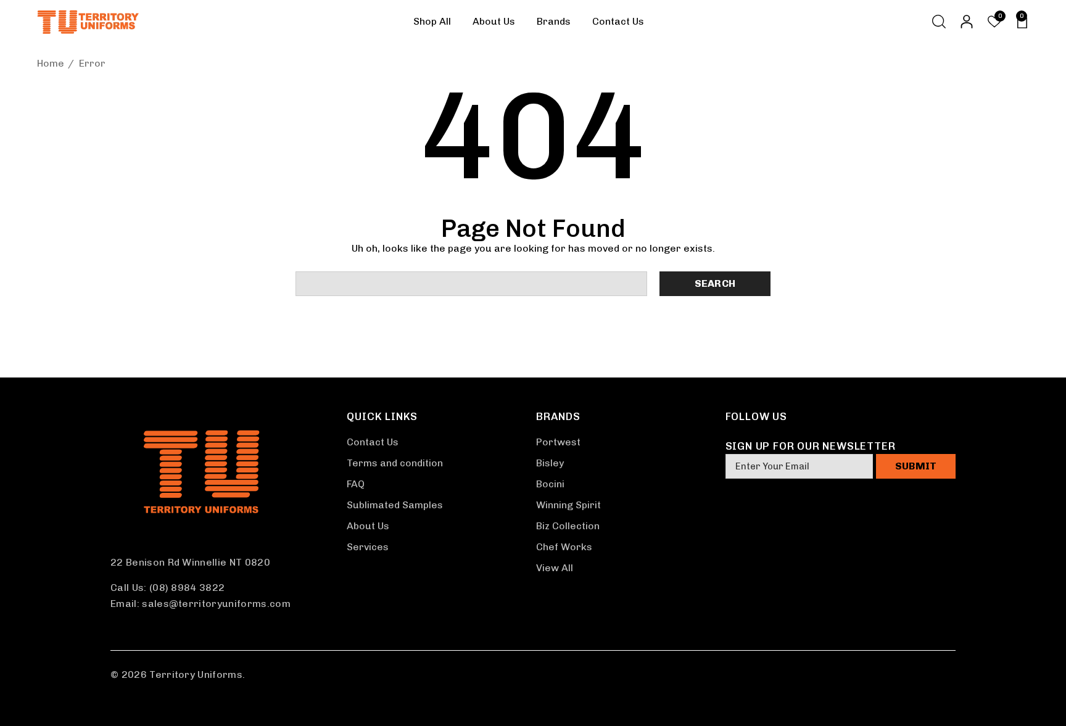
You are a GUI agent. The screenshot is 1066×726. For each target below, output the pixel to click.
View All (554, 568)
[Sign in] (966, 21)
